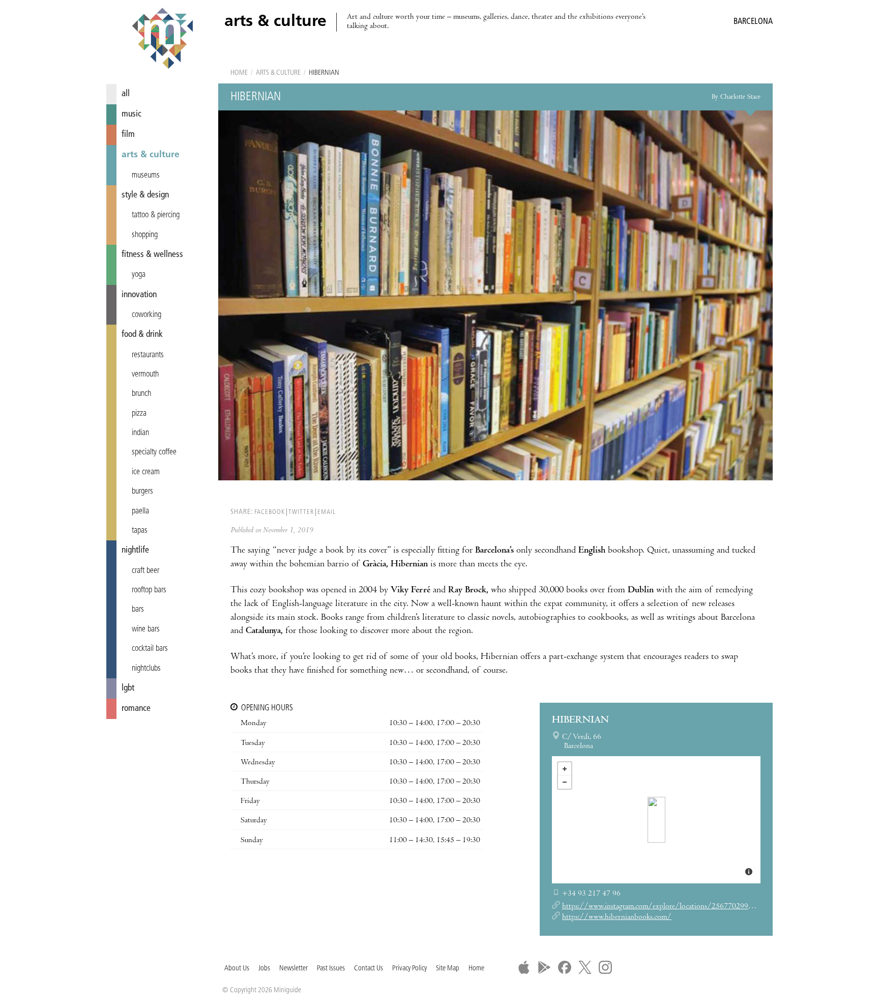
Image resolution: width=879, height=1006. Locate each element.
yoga (138, 275)
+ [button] (564, 768)
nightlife (135, 550)
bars (138, 610)
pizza (139, 414)
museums (146, 175)
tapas (140, 531)
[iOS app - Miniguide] (524, 967)
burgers (142, 491)
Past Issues (331, 968)
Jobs (264, 968)
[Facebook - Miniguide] (564, 967)
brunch (141, 394)
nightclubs (146, 669)
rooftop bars (149, 590)
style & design (145, 195)
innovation (139, 295)
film (128, 134)
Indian (140, 433)
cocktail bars (150, 649)
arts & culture (151, 155)
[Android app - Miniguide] (544, 967)
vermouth (145, 374)
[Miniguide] (162, 40)
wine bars (146, 629)
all (126, 94)
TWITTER (301, 512)
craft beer (145, 571)
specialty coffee (154, 452)
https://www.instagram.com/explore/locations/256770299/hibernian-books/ (685, 907)
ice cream (146, 472)
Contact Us (368, 968)
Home (239, 73)
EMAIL (326, 512)
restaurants (148, 355)
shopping (145, 235)
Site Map (447, 968)
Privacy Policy (409, 968)
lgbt (128, 688)
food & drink (142, 334)
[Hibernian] (656, 820)
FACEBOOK (269, 512)
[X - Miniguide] (585, 967)
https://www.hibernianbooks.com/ (616, 917)
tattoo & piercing (156, 215)
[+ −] (656, 819)
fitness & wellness (152, 254)
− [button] (564, 782)
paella (140, 511)
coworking (146, 315)
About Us (236, 968)
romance (136, 708)
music (131, 114)
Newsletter (293, 968)
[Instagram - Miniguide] (605, 967)
